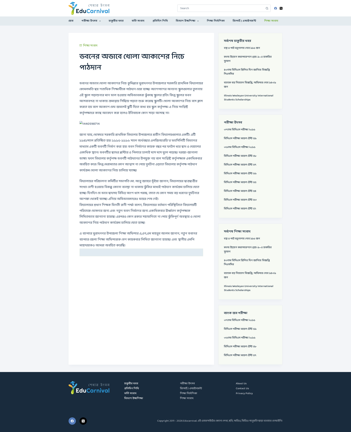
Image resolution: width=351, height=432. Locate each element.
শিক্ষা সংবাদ (271, 21)
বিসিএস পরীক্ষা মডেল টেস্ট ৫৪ (240, 191)
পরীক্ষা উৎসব (89, 21)
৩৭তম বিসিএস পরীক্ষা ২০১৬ (239, 129)
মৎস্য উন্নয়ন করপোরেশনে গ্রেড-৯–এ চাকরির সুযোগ (248, 59)
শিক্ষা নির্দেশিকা (216, 21)
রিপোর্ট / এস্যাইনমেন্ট (244, 21)
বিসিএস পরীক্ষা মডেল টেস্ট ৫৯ (240, 138)
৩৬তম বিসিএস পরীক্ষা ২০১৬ (239, 147)
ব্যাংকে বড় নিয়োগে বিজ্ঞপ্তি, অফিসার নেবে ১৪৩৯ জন (250, 84)
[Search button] (266, 8)
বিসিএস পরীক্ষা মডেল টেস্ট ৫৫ (240, 182)
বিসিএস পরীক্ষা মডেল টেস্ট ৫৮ (240, 156)
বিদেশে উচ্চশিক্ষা (185, 21)
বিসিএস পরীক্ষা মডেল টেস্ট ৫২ (240, 208)
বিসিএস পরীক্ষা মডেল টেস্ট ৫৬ (240, 173)
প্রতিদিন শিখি (160, 21)
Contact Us (242, 388)
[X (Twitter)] (281, 8)
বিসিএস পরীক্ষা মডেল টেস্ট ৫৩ (240, 200)
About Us (241, 383)
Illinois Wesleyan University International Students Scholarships (248, 97)
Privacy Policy (244, 393)
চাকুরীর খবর (116, 21)
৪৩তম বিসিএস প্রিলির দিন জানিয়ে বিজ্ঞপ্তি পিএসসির (247, 72)
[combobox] (220, 8)
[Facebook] (275, 8)
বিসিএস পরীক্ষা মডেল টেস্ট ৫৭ (240, 165)
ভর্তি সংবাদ (138, 21)
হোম (71, 21)
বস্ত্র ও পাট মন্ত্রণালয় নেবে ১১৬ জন (242, 48)
